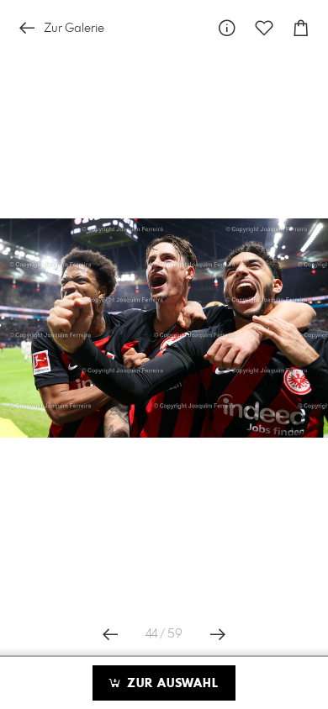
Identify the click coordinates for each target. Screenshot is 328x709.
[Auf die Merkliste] (264, 28)
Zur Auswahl (171, 684)
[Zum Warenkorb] (301, 28)
